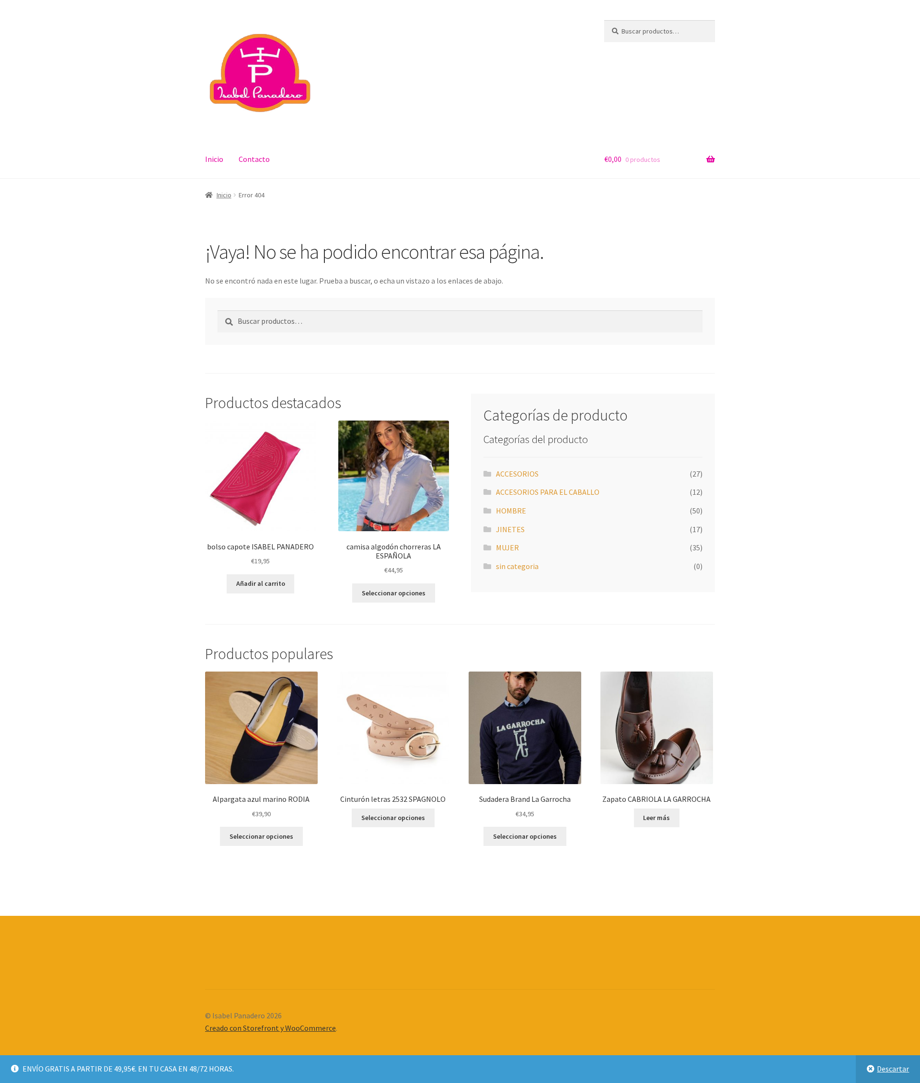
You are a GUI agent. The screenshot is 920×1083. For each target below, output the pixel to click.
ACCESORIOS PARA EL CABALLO (547, 492)
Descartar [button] (893, 1068)
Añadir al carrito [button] (260, 583)
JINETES (510, 529)
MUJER (507, 547)
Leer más (656, 817)
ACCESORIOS (517, 474)
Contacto (254, 159)
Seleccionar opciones (394, 593)
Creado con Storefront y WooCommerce (270, 1028)
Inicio (214, 159)
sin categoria (517, 566)
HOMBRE (511, 510)
